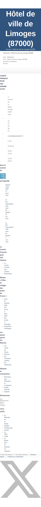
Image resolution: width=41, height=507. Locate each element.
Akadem (6, 426)
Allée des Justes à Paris (6, 310)
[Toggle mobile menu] (37, 5)
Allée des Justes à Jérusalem (7, 320)
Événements (8, 274)
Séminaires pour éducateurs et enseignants (8, 381)
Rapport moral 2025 (7, 187)
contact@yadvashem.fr (15, 136)
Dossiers (7, 354)
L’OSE (6, 436)
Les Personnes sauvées (7, 358)
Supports (7, 391)
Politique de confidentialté (15, 457)
